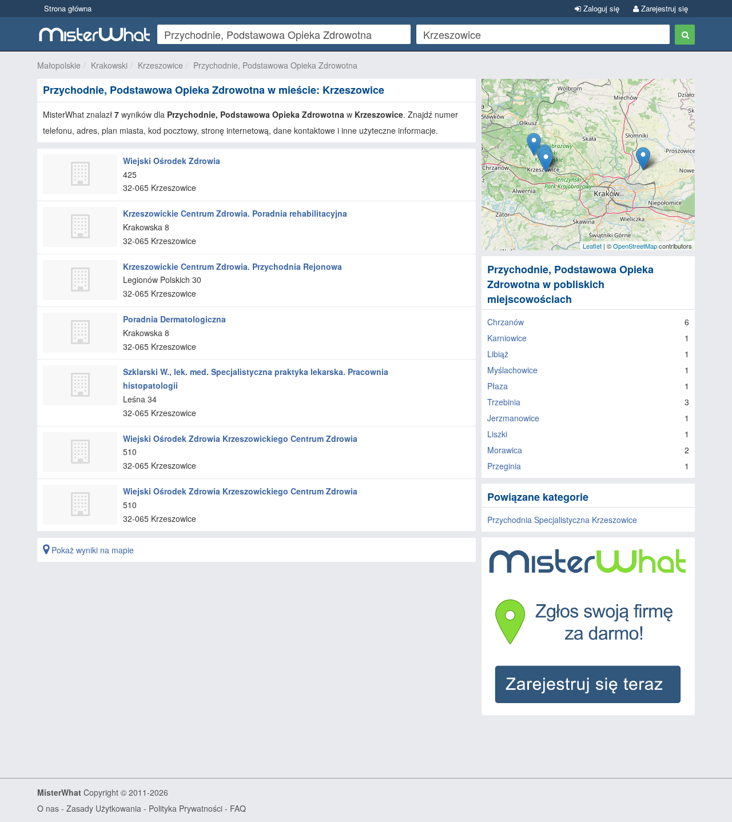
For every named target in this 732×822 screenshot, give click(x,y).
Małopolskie (59, 65)
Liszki (497, 434)
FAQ (238, 808)
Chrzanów (505, 322)
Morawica (504, 450)
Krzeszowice (160, 65)
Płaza (497, 386)
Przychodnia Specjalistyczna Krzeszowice (562, 519)
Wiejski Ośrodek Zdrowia (171, 160)
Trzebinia (503, 402)
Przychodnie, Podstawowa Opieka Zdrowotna (275, 65)
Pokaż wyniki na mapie (91, 550)
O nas (48, 808)
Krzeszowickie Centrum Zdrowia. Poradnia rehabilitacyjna (235, 213)
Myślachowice (512, 370)
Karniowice (507, 338)
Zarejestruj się (663, 8)
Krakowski (109, 65)
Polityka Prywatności (185, 808)
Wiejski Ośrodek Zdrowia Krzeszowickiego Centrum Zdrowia (240, 438)
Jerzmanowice (513, 418)
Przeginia (504, 466)
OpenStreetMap (635, 245)
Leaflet (592, 245)
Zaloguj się (600, 8)
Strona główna (68, 8)
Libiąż (497, 354)
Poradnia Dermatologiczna (174, 319)
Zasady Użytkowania (103, 808)
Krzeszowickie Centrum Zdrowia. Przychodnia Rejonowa (232, 266)
